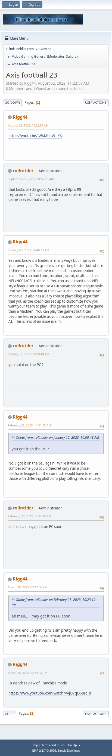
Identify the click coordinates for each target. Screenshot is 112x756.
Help (35, 745)
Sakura (71, 56)
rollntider (23, 171)
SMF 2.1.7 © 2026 (44, 750)
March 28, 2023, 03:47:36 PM (27, 587)
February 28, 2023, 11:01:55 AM (29, 425)
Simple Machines (69, 750)
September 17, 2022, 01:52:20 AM (31, 179)
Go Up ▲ (74, 745)
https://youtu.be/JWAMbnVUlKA (35, 135)
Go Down (12, 102)
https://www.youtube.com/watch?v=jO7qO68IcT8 (49, 693)
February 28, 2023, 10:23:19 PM (29, 516)
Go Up (9, 714)
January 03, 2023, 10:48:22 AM (28, 250)
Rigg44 (20, 117)
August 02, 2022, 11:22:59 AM (28, 125)
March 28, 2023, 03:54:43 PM (27, 673)
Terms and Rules (53, 745)
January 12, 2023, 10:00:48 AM (28, 354)
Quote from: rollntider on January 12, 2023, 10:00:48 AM (57, 437)
